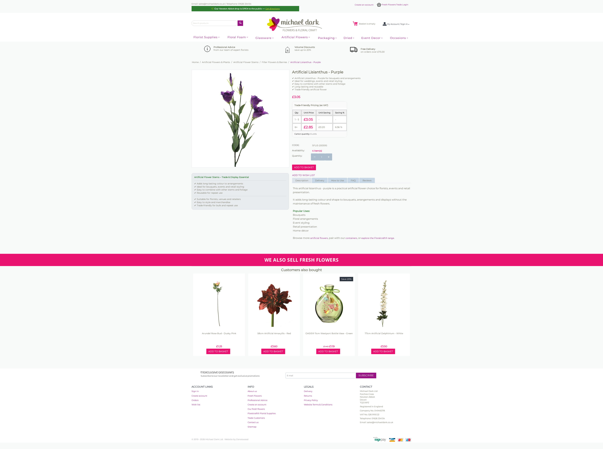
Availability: (298, 150)
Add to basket (304, 167)
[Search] (240, 23)
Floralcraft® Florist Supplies (262, 413)
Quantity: (297, 155)
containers (351, 238)
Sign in (195, 391)
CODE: (295, 145)
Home (195, 62)
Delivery (308, 391)
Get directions (272, 8)
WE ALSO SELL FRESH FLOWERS (301, 260)
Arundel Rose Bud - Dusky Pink (219, 333)
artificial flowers (319, 238)
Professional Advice (257, 400)
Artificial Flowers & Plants (216, 62)
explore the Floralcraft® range (377, 238)
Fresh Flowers (255, 396)
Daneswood (242, 439)
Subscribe (366, 375)
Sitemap (252, 426)
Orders (195, 400)
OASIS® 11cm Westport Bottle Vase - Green (329, 333)
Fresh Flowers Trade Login (394, 4)
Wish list (196, 404)
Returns (308, 396)
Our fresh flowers (256, 409)
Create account (199, 396)
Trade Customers (256, 418)
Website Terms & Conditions (318, 404)
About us (252, 391)
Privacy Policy (311, 400)
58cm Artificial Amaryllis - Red (274, 333)
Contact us (253, 422)
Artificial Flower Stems (245, 62)
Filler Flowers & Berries (274, 62)
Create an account (364, 4)
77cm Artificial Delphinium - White (384, 333)
